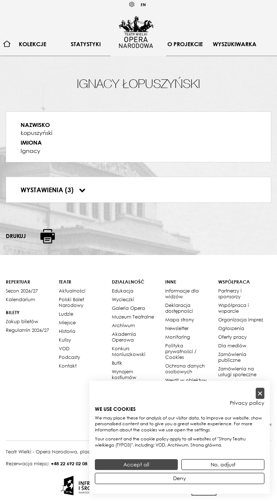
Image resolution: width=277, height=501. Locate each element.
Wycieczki (123, 299)
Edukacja (122, 291)
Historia (67, 331)
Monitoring (177, 337)
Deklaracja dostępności (179, 308)
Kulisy (65, 340)
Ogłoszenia (231, 328)
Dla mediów (232, 345)
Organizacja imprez (240, 319)
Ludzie (66, 314)
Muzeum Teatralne (133, 317)
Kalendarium (20, 299)
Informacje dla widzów (182, 293)
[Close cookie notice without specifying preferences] (260, 393)
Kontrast (132, 4)
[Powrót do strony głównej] (136, 32)
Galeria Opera (128, 308)
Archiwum (123, 325)
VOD (64, 348)
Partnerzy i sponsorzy (230, 293)
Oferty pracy (232, 337)
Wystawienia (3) (48, 190)
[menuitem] (7, 44)
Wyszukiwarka (234, 44)
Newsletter (177, 328)
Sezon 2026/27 (22, 291)
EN (143, 4)
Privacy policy (247, 403)
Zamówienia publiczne (232, 357)
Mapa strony (179, 319)
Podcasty (69, 357)
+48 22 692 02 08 (69, 463)
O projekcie (185, 44)
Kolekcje (32, 44)
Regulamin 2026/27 (27, 330)
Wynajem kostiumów (124, 374)
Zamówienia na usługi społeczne (237, 371)
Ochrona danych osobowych (185, 368)
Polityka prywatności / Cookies (181, 351)
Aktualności (72, 291)
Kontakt (67, 366)
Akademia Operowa (124, 337)
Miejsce (67, 322)
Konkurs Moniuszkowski (128, 351)
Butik (117, 363)
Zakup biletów (22, 321)
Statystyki (86, 44)
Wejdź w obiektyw (186, 380)
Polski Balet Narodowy (71, 302)
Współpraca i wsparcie (233, 308)
